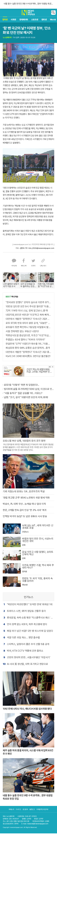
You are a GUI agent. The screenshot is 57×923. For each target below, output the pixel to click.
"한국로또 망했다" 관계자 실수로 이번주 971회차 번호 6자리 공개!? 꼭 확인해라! (28, 302)
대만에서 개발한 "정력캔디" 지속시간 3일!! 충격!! (28, 318)
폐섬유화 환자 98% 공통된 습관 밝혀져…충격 (28, 347)
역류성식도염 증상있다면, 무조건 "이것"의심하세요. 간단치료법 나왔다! (28, 335)
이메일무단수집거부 (42, 809)
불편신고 (32, 809)
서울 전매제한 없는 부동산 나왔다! (22, 331)
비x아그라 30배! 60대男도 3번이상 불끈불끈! (28, 356)
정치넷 (5, 19)
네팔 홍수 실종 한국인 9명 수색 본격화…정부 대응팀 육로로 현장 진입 (28, 3)
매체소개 (11, 809)
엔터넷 (44, 19)
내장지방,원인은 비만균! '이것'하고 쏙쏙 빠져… (28, 314)
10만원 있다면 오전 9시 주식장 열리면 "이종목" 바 (28, 306)
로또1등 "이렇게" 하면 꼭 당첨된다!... (21, 384)
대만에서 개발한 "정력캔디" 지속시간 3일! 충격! (28, 352)
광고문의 (25, 809)
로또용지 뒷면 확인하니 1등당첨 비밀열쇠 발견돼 (28, 327)
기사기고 (18, 809)
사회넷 (13, 19)
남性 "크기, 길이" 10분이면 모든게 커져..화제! (26, 397)
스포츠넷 (34, 19)
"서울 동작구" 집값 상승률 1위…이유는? (23, 393)
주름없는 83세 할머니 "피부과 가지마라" (25, 339)
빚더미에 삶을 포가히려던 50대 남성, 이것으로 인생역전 (29, 389)
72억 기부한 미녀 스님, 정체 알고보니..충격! (27, 310)
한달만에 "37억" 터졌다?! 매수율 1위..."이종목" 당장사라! (28, 343)
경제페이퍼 (23, 19)
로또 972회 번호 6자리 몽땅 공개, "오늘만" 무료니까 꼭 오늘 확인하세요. (28, 323)
